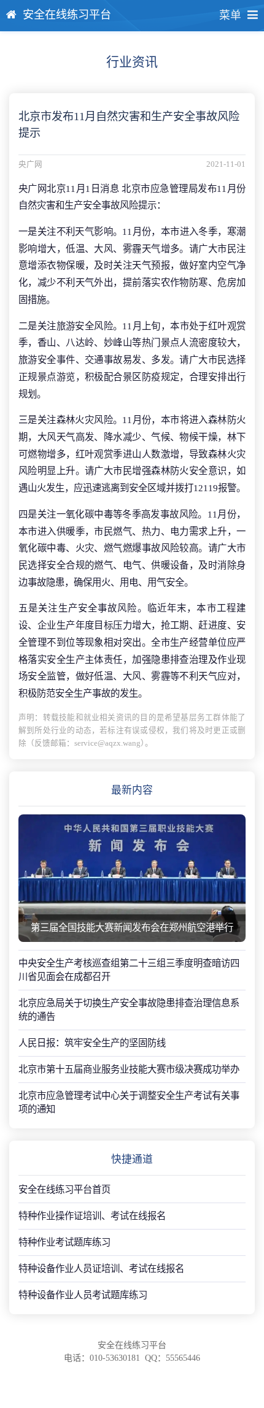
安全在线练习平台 (67, 15)
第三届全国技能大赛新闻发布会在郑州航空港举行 (132, 927)
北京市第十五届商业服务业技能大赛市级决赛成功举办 (128, 1069)
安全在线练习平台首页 (64, 1189)
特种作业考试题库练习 (64, 1242)
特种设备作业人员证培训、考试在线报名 (101, 1268)
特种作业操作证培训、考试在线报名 (92, 1216)
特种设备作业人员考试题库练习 (82, 1295)
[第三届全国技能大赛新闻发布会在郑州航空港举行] (132, 878)
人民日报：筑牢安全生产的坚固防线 (92, 1043)
